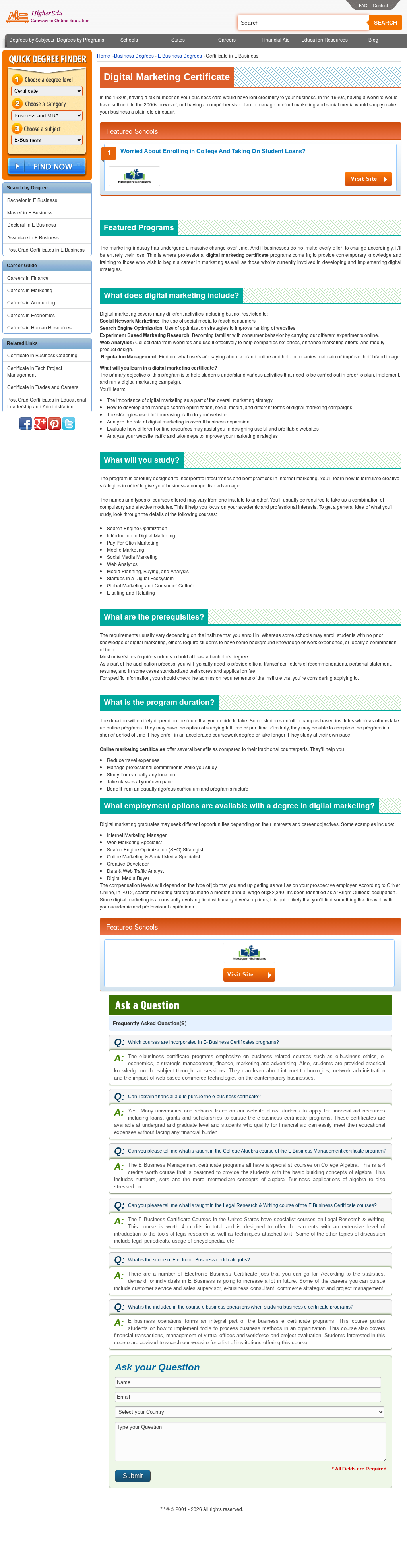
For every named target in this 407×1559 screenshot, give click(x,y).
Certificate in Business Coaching (42, 355)
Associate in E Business (33, 237)
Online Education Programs (47, 17)
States (178, 39)
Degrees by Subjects (31, 39)
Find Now (46, 166)
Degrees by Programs (80, 39)
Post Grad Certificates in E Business (46, 249)
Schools (129, 39)
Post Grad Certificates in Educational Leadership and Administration (46, 403)
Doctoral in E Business (31, 224)
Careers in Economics (31, 315)
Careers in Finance (27, 277)
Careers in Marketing (29, 290)
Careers (227, 39)
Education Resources (324, 39)
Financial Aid (276, 39)
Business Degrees (134, 55)
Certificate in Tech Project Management (34, 371)
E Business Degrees (180, 55)
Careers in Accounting (31, 302)
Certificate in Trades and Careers (42, 386)
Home (103, 55)
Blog (373, 39)
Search (385, 22)
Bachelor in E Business (32, 199)
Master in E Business (29, 212)
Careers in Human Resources (39, 327)
